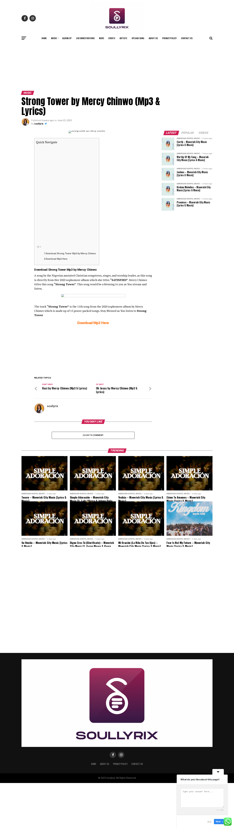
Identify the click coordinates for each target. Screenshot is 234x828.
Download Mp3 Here (56, 259)
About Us (153, 38)
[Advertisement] (117, 65)
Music (54, 38)
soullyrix (38, 123)
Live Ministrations (85, 38)
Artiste (123, 38)
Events (111, 38)
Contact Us (186, 38)
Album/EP (67, 38)
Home (44, 38)
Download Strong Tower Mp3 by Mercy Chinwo (71, 253)
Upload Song (138, 38)
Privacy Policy (169, 38)
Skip (209, 821)
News (101, 38)
